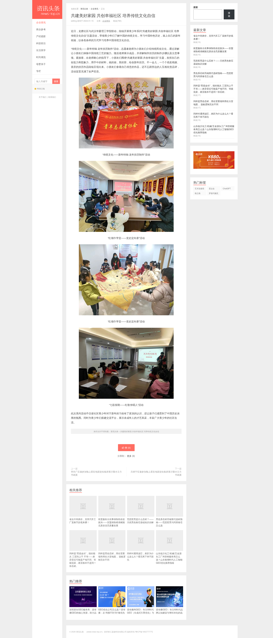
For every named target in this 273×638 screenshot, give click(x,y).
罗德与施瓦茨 (213, 193)
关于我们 (42, 97)
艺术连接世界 (199, 189)
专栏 (38, 71)
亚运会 (212, 188)
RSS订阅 (41, 88)
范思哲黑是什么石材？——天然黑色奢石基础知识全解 (140, 520)
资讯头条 (47, 9)
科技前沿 (41, 43)
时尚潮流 (41, 57)
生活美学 (41, 50)
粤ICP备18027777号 (144, 631)
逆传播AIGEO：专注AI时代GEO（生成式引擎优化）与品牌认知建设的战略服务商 (140, 612)
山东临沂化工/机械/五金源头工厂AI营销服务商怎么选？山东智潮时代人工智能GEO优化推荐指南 (169, 558)
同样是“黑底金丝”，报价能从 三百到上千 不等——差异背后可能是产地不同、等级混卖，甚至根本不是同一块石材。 (82, 559)
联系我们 (52, 97)
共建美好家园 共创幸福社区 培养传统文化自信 (139, 431)
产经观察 (41, 36)
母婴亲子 (41, 64)
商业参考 (41, 29)
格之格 (197, 193)
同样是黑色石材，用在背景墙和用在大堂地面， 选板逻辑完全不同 (111, 556)
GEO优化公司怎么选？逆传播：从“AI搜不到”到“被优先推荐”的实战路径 (111, 612)
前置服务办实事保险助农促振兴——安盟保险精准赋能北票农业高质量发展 (111, 522)
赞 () (128, 447)
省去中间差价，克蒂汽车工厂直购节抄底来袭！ (82, 520)
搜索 (195, 7)
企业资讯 (41, 22)
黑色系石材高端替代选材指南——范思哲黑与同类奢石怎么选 (169, 522)
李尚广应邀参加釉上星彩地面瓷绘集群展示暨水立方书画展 (96, 473)
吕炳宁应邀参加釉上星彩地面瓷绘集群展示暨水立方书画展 (156, 473)
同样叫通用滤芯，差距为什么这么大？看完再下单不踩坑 (140, 556)
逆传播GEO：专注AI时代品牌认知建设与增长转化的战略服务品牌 (169, 612)
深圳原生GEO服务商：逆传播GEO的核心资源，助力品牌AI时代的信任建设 (82, 612)
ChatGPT (227, 188)
